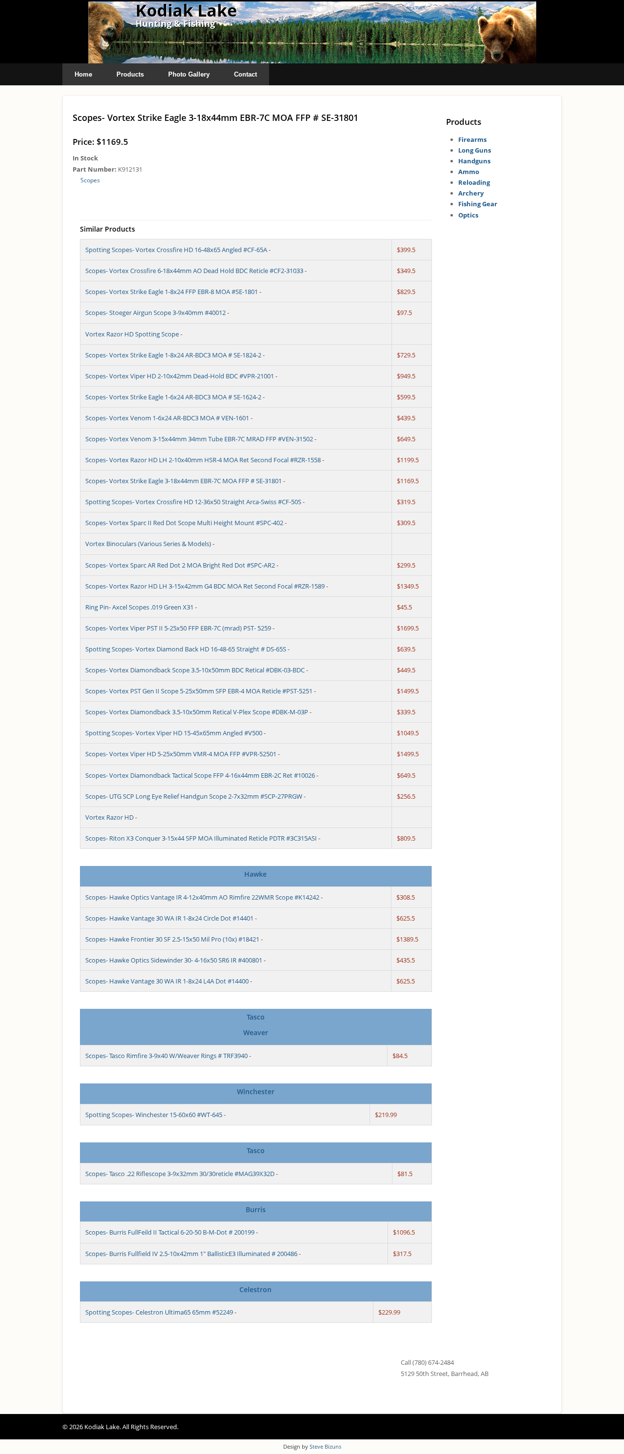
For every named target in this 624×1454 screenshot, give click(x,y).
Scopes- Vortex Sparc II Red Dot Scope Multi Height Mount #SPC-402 (184, 522)
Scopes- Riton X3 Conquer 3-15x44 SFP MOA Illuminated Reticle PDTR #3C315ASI (201, 838)
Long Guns (474, 150)
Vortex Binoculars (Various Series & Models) (148, 543)
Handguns (474, 161)
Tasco (256, 1017)
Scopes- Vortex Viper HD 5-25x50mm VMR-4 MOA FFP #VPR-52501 (180, 753)
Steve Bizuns (325, 1446)
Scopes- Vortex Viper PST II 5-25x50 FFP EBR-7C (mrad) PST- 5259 (178, 628)
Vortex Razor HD (109, 817)
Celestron (255, 1289)
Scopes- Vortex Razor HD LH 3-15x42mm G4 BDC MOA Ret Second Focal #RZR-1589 (205, 586)
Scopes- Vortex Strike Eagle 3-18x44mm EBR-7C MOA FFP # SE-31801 (183, 480)
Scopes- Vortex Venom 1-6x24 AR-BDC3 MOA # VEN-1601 (167, 417)
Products (130, 74)
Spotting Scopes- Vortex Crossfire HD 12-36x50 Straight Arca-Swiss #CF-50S (193, 501)
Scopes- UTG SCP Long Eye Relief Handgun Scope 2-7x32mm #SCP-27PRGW (193, 796)
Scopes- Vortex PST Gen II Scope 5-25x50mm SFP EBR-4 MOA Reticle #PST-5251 (198, 691)
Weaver (255, 1032)
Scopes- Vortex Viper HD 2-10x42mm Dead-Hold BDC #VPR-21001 (179, 376)
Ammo (468, 171)
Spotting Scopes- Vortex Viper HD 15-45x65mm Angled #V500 (173, 732)
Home (83, 74)
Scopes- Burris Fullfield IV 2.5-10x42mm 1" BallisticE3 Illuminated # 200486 (191, 1253)
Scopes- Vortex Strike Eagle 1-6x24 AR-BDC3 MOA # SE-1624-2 (173, 397)
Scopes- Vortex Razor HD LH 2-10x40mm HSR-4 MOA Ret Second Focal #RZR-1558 (203, 459)
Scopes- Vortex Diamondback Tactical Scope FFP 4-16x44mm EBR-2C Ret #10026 (200, 775)
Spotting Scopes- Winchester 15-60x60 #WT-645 (153, 1114)
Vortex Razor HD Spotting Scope (132, 334)
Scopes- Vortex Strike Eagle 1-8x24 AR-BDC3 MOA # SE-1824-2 (173, 355)
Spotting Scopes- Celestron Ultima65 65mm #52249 (159, 1312)
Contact (245, 74)
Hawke (255, 874)
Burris (256, 1209)
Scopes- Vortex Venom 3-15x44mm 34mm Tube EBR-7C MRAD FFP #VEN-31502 (199, 438)
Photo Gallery (189, 74)
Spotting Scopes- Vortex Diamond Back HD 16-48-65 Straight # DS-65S (185, 649)
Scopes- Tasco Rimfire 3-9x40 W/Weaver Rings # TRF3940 (166, 1055)
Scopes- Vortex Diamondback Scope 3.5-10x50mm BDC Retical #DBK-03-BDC (195, 670)
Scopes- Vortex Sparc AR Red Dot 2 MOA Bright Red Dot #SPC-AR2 (180, 565)
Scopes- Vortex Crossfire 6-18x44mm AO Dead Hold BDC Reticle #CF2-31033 (194, 270)
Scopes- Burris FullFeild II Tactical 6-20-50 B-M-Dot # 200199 (169, 1232)
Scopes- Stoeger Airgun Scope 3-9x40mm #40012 (155, 312)
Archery (471, 193)
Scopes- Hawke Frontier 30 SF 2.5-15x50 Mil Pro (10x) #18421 (172, 939)
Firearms (472, 139)
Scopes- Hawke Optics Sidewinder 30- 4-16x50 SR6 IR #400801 (173, 960)
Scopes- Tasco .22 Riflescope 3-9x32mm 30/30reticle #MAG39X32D (179, 1173)
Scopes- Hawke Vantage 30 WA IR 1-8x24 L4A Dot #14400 (167, 981)
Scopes (90, 180)
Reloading (474, 182)
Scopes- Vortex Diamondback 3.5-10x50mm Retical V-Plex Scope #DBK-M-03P (196, 711)
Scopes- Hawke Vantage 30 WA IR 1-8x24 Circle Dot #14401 (169, 918)
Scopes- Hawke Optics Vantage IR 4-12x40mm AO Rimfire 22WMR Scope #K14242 (202, 897)
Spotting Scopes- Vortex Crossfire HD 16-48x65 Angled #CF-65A (176, 249)
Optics (468, 215)
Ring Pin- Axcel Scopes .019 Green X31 (139, 607)
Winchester (255, 1091)
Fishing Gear (477, 203)
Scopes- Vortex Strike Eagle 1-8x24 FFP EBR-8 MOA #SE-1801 (171, 291)
